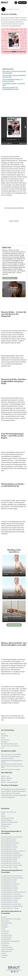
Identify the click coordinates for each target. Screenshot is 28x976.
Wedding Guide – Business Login (8, 812)
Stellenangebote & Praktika (7, 818)
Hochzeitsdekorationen (6, 935)
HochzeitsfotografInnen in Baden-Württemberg (12, 878)
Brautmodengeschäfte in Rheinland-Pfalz (10, 857)
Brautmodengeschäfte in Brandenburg (10, 843)
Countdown (8, 193)
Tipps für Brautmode (16, 189)
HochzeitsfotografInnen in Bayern (9, 880)
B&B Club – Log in (5, 776)
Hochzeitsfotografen (6, 939)
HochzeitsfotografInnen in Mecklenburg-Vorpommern (13, 892)
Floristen (3, 929)
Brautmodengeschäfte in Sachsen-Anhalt (10, 863)
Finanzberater (4, 927)
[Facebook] (12, 972)
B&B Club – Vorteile (5, 780)
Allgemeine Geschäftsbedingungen (9, 822)
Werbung (3, 816)
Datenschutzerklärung (6, 820)
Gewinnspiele (4, 741)
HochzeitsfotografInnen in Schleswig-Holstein (11, 906)
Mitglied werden (22, 2)
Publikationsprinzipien (6, 824)
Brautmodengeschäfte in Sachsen (9, 861)
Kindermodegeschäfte (6, 951)
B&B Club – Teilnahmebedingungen (9, 782)
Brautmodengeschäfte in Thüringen (9, 867)
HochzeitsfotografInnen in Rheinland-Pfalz (11, 898)
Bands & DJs (4, 917)
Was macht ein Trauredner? (7, 758)
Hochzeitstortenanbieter (6, 947)
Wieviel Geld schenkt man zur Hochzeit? (10, 769)
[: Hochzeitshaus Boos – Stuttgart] (14, 565)
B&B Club (3, 733)
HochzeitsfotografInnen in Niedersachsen (11, 894)
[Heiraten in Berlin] (4, 3)
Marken (3, 737)
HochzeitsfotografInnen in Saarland (9, 900)
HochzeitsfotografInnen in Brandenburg (10, 884)
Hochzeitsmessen (5, 739)
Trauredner (3, 957)
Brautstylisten (4, 925)
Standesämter (4, 955)
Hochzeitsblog (4, 735)
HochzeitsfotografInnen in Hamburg (9, 888)
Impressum (3, 828)
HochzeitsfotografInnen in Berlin (8, 882)
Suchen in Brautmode (14, 625)
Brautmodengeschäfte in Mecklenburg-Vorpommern (13, 851)
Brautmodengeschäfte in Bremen (9, 845)
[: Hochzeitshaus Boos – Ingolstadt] (14, 588)
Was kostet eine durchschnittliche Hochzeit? (11, 764)
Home (2, 748)
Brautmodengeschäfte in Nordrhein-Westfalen (12, 855)
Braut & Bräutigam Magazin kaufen (9, 743)
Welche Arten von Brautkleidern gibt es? (10, 756)
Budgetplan (19, 193)
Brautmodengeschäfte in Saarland (9, 859)
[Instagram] (17, 972)
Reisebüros (3, 953)
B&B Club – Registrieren (6, 778)
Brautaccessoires (5, 921)
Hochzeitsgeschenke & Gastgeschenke (10, 941)
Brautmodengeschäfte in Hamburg (9, 847)
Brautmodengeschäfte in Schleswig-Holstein (11, 865)
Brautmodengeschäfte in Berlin (8, 841)
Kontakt (3, 814)
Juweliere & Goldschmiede (7, 949)
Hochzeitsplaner (5, 945)
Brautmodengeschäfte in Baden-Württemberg (12, 837)
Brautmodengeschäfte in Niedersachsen (10, 853)
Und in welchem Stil (10, 181)
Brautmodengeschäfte (6, 923)
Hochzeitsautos (4, 933)
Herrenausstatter (5, 931)
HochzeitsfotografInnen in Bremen (9, 886)
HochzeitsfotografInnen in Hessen (9, 890)
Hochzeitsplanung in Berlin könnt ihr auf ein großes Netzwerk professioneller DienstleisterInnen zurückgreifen (13, 454)
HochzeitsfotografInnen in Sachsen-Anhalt (11, 904)
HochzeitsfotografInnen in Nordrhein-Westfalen (12, 896)
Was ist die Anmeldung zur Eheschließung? (11, 754)
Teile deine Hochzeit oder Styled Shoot (10, 745)
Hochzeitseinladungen (6, 937)
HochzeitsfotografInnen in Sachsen (9, 902)
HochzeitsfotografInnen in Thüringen (9, 908)
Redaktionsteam (5, 826)
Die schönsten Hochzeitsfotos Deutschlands (11, 876)
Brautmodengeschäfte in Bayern (8, 839)
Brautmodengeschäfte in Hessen (8, 849)
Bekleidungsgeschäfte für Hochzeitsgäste (11, 919)
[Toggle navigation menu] (15, 2)
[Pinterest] (14, 972)
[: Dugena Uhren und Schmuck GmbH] (14, 611)
